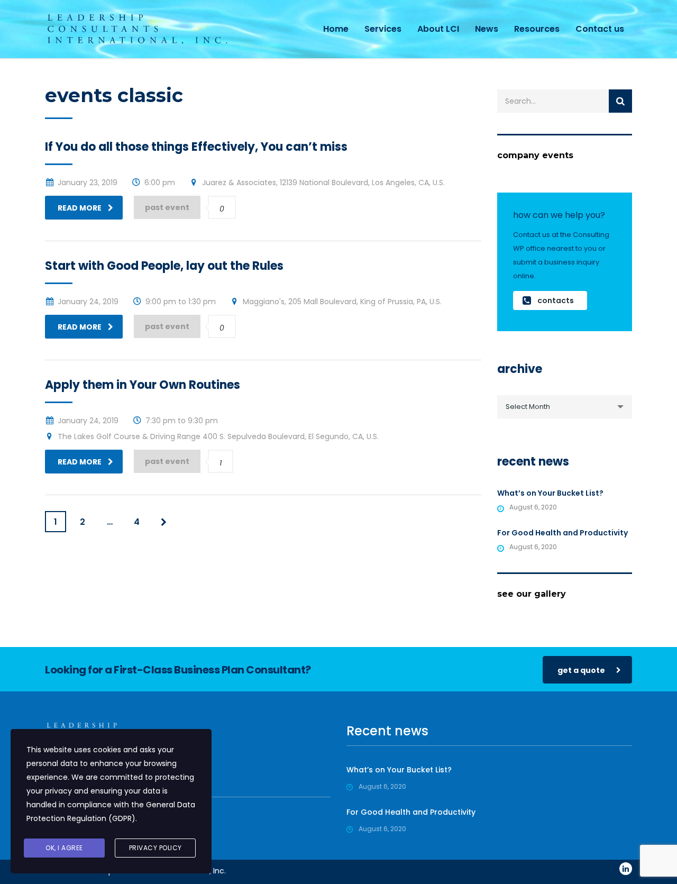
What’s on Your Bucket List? (550, 493)
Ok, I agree (64, 847)
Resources (537, 29)
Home (336, 29)
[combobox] (564, 406)
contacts (555, 300)
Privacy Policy (155, 847)
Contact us (599, 29)
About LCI (438, 29)
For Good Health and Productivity (562, 532)
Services (382, 29)
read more (80, 208)
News (486, 29)
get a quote (581, 670)
